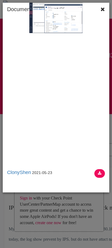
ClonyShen (19, 172)
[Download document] (99, 173)
